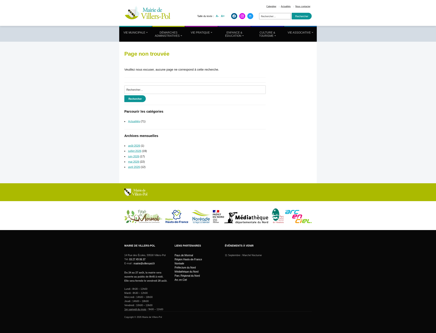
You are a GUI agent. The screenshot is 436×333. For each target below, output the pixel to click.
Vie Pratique (200, 32)
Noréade (179, 263)
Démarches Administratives (167, 34)
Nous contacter (302, 6)
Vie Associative (299, 32)
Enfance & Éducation (233, 34)
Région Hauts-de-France (188, 259)
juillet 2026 (134, 151)
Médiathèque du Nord (186, 271)
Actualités (286, 6)
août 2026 (134, 145)
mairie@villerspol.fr (144, 263)
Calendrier (271, 6)
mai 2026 (133, 161)
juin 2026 (133, 156)
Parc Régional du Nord (187, 275)
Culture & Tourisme (267, 34)
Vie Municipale (134, 32)
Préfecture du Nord (185, 267)
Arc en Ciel (181, 279)
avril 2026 (134, 167)
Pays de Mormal (184, 255)
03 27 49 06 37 (137, 259)
